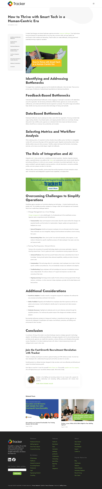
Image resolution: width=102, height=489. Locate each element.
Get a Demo (77, 475)
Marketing (54, 451)
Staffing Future (63, 485)
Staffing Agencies (34, 444)
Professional (33, 468)
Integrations (55, 468)
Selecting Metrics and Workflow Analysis (14, 50)
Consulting (32, 475)
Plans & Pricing (78, 473)
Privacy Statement (36, 485)
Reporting (54, 463)
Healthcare (32, 461)
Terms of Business (49, 485)
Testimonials (77, 444)
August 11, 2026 (64, 427)
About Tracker (78, 442)
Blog (76, 461)
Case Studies (78, 463)
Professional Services (35, 442)
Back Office (55, 461)
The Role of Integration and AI (14, 55)
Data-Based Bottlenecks (14, 46)
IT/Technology (33, 458)
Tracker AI (54, 442)
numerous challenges (64, 33)
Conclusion (12, 66)
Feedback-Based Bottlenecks (13, 42)
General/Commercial (35, 463)
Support (76, 449)
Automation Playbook (80, 470)
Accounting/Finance (35, 465)
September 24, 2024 (12, 24)
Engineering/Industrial (35, 473)
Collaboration (55, 456)
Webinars (77, 465)
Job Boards (54, 454)
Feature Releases (78, 468)
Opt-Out (43, 485)
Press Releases (78, 446)
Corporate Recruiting (35, 449)
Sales (53, 446)
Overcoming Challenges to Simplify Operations (15, 59)
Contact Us (77, 451)
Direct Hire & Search (35, 446)
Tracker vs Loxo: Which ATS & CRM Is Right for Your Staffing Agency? (77, 424)
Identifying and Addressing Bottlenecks (15, 38)
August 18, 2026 (29, 426)
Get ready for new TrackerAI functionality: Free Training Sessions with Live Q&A (40, 423)
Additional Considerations (15, 63)
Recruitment (55, 444)
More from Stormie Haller (44, 383)
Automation (55, 449)
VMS (53, 466)
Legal (31, 470)
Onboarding (55, 459)
